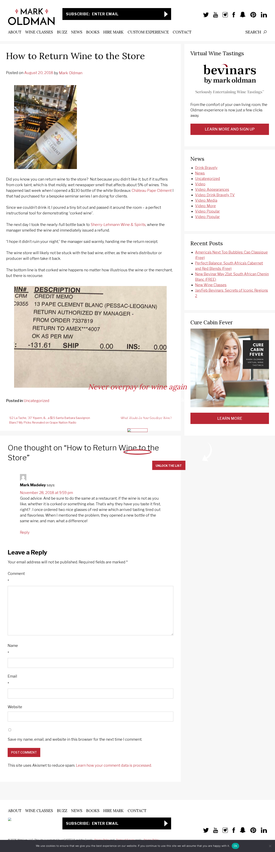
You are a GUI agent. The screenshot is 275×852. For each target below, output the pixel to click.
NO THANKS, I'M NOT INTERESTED (118, 465)
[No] (270, 846)
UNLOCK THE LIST (169, 465)
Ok (235, 845)
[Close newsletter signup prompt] (269, 6)
